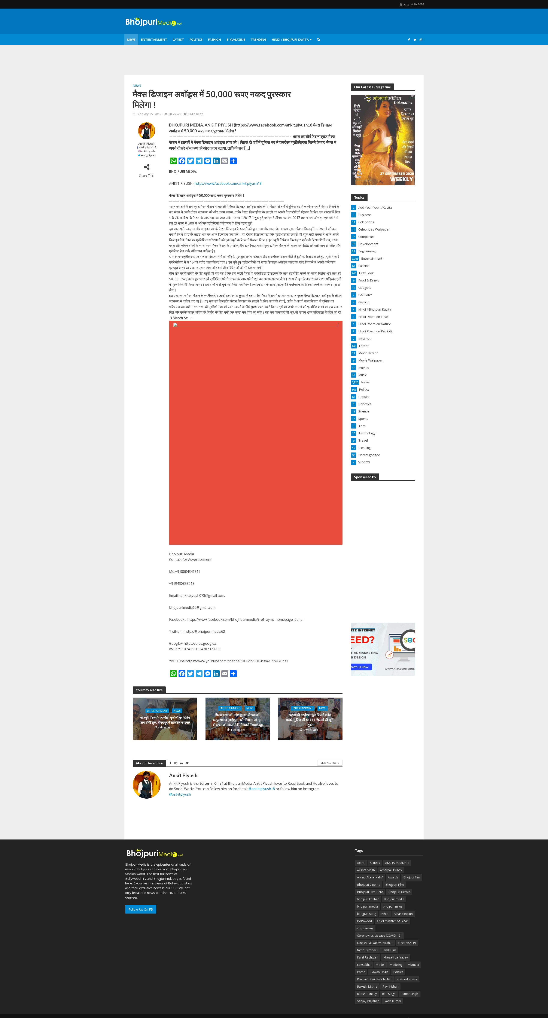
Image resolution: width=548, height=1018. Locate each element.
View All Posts (330, 762)
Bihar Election (403, 914)
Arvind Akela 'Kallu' (370, 877)
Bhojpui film (411, 877)
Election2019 (407, 943)
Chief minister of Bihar (392, 921)
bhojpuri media (367, 906)
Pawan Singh (379, 972)
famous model (367, 950)
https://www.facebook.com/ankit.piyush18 (228, 183)
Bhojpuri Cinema (368, 885)
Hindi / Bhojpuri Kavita (290, 39)
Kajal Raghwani (367, 957)
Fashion (214, 39)
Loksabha (364, 965)
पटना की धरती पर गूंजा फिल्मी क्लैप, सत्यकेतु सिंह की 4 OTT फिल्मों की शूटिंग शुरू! (310, 720)
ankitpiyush (148, 151)
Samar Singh (409, 994)
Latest (178, 39)
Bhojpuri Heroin (399, 892)
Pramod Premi (407, 979)
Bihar (385, 914)
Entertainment (154, 39)
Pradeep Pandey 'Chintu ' (374, 979)
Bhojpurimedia (394, 899)
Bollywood (364, 921)
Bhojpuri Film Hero (370, 892)
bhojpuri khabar (368, 899)
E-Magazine (235, 39)
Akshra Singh (366, 870)
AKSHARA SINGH (397, 863)
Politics (196, 39)
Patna (361, 972)
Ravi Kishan (390, 986)
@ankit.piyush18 (262, 788)
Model (380, 965)
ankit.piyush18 (147, 147)
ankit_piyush (148, 155)
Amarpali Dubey (391, 870)
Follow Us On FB (141, 909)
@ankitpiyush (180, 794)
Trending (258, 39)
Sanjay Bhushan (368, 1001)
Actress (375, 863)
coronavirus (365, 928)
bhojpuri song (366, 914)
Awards (393, 877)
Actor (361, 863)
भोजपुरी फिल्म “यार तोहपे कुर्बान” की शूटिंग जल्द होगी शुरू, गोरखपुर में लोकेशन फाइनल (165, 719)
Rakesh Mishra (367, 986)
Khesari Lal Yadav (395, 957)
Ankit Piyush (146, 143)
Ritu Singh (389, 994)
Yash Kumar (392, 1001)
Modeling (396, 965)
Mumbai (413, 965)
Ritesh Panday (367, 994)
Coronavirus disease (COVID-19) (379, 935)
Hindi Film (389, 950)
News (131, 39)
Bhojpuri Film (394, 885)
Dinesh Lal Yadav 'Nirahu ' (375, 943)
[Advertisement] (383, 549)
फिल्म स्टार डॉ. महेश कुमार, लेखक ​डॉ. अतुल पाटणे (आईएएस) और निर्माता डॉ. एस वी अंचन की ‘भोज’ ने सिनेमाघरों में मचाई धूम (238, 720)
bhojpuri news (392, 906)
